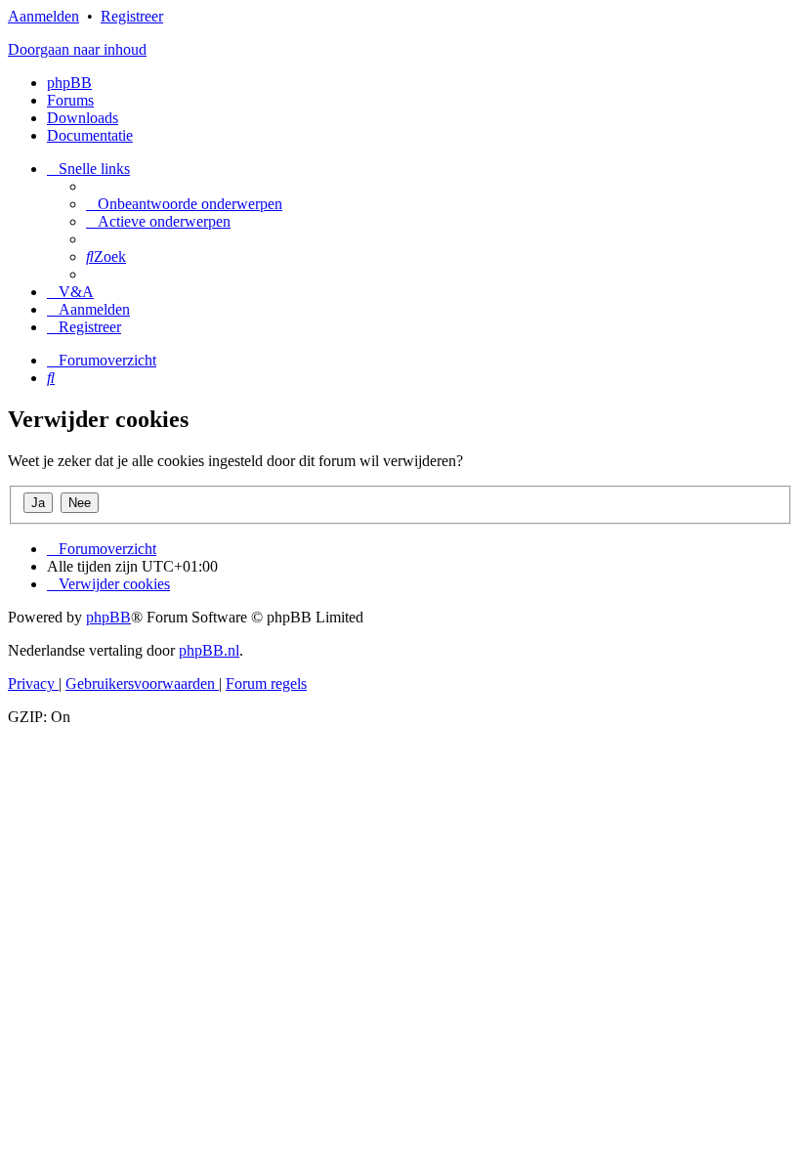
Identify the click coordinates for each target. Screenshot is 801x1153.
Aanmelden (43, 16)
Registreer (132, 16)
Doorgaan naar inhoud (77, 49)
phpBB (69, 82)
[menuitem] (184, 203)
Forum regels (266, 683)
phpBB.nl (209, 650)
